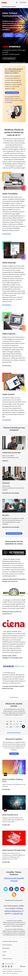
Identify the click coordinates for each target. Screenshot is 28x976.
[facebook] (3, 966)
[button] (17, 2)
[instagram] (6, 966)
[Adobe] (4, 2)
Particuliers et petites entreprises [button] (9, 941)
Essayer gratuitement (19, 35)
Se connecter (23, 2)
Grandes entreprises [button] (7, 944)
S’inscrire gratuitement (9, 58)
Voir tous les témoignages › (14, 732)
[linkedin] (11, 966)
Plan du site (9, 973)
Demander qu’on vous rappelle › (10, 493)
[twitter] (8, 966)
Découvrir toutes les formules (14, 533)
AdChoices (15, 973)
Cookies (4, 973)
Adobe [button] (4, 955)
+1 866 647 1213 (17, 913)
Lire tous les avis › (14, 697)
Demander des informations (8, 35)
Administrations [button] (6, 948)
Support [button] (4, 951)
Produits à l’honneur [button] (7, 958)
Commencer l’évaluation (12, 92)
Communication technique (9, 6)
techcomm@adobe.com (13, 911)
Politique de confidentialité (7, 971)
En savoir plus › (6, 234)
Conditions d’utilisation (18, 971)
